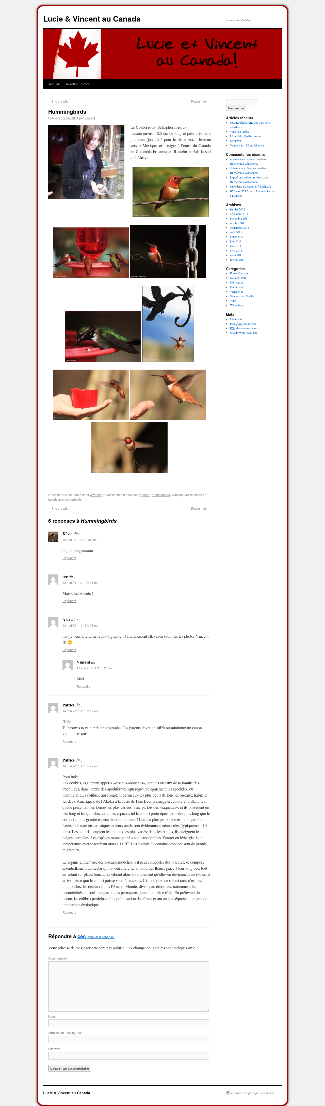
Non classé (236, 282)
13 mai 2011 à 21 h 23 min (95, 668)
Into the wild (58, 101)
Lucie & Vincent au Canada (92, 18)
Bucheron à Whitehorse (244, 163)
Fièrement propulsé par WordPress (252, 1093)
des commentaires (244, 328)
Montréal (235, 141)
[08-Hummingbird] (171, 215)
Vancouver (236, 291)
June (233, 186)
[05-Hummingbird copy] (129, 471)
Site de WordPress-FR (243, 333)
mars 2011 (236, 255)
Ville (233, 301)
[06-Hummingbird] (91, 418)
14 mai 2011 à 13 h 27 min (80, 766)
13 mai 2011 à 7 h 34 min (80, 539)
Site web (54, 1049)
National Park (238, 278)
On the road (237, 287)
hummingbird (161, 494)
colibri (146, 494)
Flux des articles (243, 323)
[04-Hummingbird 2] (168, 360)
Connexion (236, 319)
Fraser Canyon (239, 273)
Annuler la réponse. (101, 937)
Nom (52, 1016)
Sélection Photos (77, 83)
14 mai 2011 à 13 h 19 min (80, 711)
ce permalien (75, 499)
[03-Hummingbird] (103, 360)
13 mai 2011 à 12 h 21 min (80, 582)
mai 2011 (235, 246)
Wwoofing (96, 494)
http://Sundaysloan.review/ (246, 177)
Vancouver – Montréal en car (247, 145)
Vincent (90, 118)
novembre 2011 (239, 218)
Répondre (69, 558)
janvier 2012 (237, 209)
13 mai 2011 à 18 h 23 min (80, 625)
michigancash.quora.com (245, 159)
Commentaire (57, 958)
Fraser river (201, 101)
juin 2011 (235, 241)
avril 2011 (236, 250)
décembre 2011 (239, 214)
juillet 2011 (236, 237)
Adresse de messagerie (65, 1032)
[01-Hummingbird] (168, 276)
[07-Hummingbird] (168, 418)
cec (81, 936)
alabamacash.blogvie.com (245, 168)
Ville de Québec (239, 131)
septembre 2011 (239, 227)
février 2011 (237, 259)
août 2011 (236, 232)
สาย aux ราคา (239, 191)
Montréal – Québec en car (245, 136)
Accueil (54, 83)
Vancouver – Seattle (242, 296)
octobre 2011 (238, 223)
